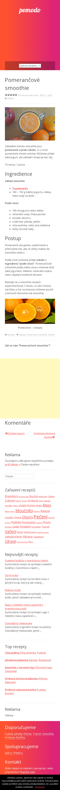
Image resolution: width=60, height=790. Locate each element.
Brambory (11, 496)
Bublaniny (44, 660)
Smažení (25, 526)
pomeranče (21, 188)
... (39, 568)
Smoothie (42, 334)
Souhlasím (40, 787)
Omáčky (9, 517)
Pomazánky (29, 522)
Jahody (47, 500)
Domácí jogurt (16, 433)
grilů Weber (12, 464)
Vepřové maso (42, 532)
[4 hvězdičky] (13, 95)
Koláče (23, 505)
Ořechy (27, 517)
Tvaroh (45, 526)
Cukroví (10, 501)
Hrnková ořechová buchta (44, 435)
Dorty (18, 500)
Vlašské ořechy (13, 536)
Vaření (10, 531)
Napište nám (27, 772)
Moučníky (24, 510)
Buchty (34, 496)
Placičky (51, 518)
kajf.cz (8, 753)
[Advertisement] (30, 42)
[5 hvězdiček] (16, 95)
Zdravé (51, 334)
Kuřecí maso (34, 505)
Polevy (8, 522)
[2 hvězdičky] (8, 95)
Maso (47, 505)
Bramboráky (24, 497)
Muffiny (37, 511)
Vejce (20, 532)
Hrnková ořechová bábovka (21, 678)
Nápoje (22, 334)
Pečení (41, 517)
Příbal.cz (18, 753)
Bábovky (43, 496)
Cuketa (51, 496)
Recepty (11, 334)
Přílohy (46, 522)
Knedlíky (8, 505)
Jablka (41, 501)
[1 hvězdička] (6, 95)
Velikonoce (30, 532)
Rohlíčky (8, 527)
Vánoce (28, 537)
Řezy (30, 542)
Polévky (16, 522)
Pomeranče (32, 334)
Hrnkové (33, 500)
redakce (10, 98)
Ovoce (17, 517)
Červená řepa (22, 542)
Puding (39, 522)
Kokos (16, 505)
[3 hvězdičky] (11, 95)
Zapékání (38, 536)
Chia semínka (28, 652)
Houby (24, 501)
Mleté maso (10, 511)
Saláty (16, 526)
